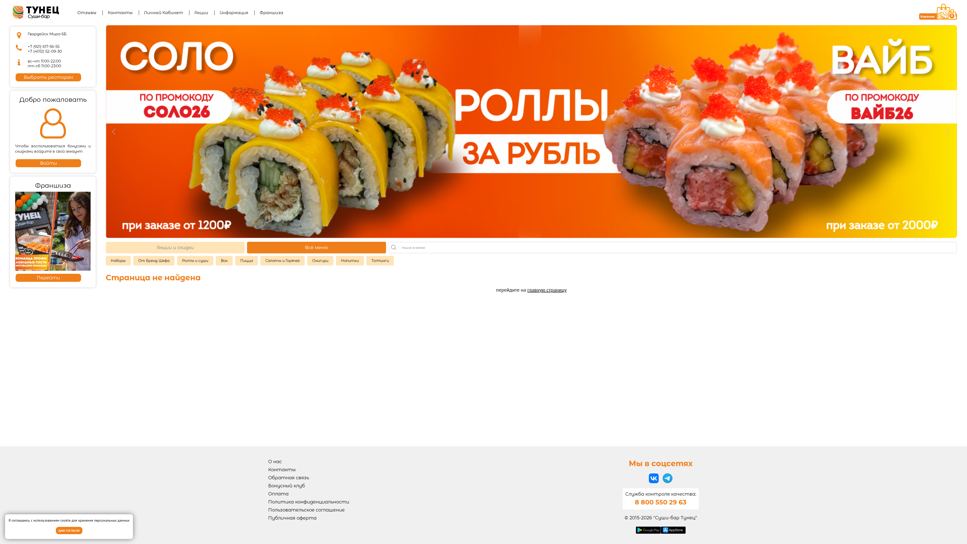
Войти (48, 163)
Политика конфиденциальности (308, 502)
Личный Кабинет (163, 12)
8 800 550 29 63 (660, 502)
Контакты (120, 12)
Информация (234, 12)
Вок (224, 260)
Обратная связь (288, 478)
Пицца (246, 260)
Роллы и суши (195, 260)
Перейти (48, 278)
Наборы (118, 260)
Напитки (350, 260)
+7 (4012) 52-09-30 (45, 51)
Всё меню (316, 247)
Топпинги (380, 260)
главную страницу (547, 290)
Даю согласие (69, 530)
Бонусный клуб (286, 486)
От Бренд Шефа (153, 260)
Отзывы (86, 12)
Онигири (320, 260)
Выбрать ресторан (48, 77)
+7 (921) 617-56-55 (43, 46)
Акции (201, 12)
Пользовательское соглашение (306, 510)
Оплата (278, 494)
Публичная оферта (292, 518)
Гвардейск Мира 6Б (47, 33)
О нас (275, 461)
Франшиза (271, 12)
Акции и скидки (175, 247)
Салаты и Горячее (282, 260)
